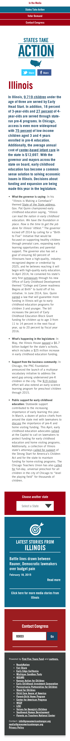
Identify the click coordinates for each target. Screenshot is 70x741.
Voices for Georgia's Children (31, 709)
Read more (53, 580)
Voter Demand (35, 16)
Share (31, 72)
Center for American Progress (31, 699)
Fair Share (21, 667)
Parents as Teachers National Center (35, 715)
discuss (16, 423)
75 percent (23, 130)
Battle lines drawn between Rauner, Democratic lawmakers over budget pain (33, 563)
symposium (31, 277)
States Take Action (35, 9)
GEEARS (20, 677)
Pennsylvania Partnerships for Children (36, 686)
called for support (44, 450)
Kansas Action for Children (30, 680)
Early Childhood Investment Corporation (37, 683)
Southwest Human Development (32, 712)
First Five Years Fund (33, 659)
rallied (55, 431)
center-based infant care (37, 150)
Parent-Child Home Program (30, 696)
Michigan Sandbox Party (29, 674)
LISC (18, 706)
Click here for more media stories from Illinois (35, 595)
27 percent (44, 111)
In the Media (35, 3)
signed (16, 297)
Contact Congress (35, 22)
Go (52, 636)
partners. (54, 659)
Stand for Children (25, 690)
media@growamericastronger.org (26, 724)
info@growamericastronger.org (35, 721)
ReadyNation (23, 664)
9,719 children (35, 97)
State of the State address (38, 204)
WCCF (19, 702)
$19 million (50, 381)
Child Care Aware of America (31, 693)
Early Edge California (27, 671)
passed (46, 342)
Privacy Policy (16, 727)
